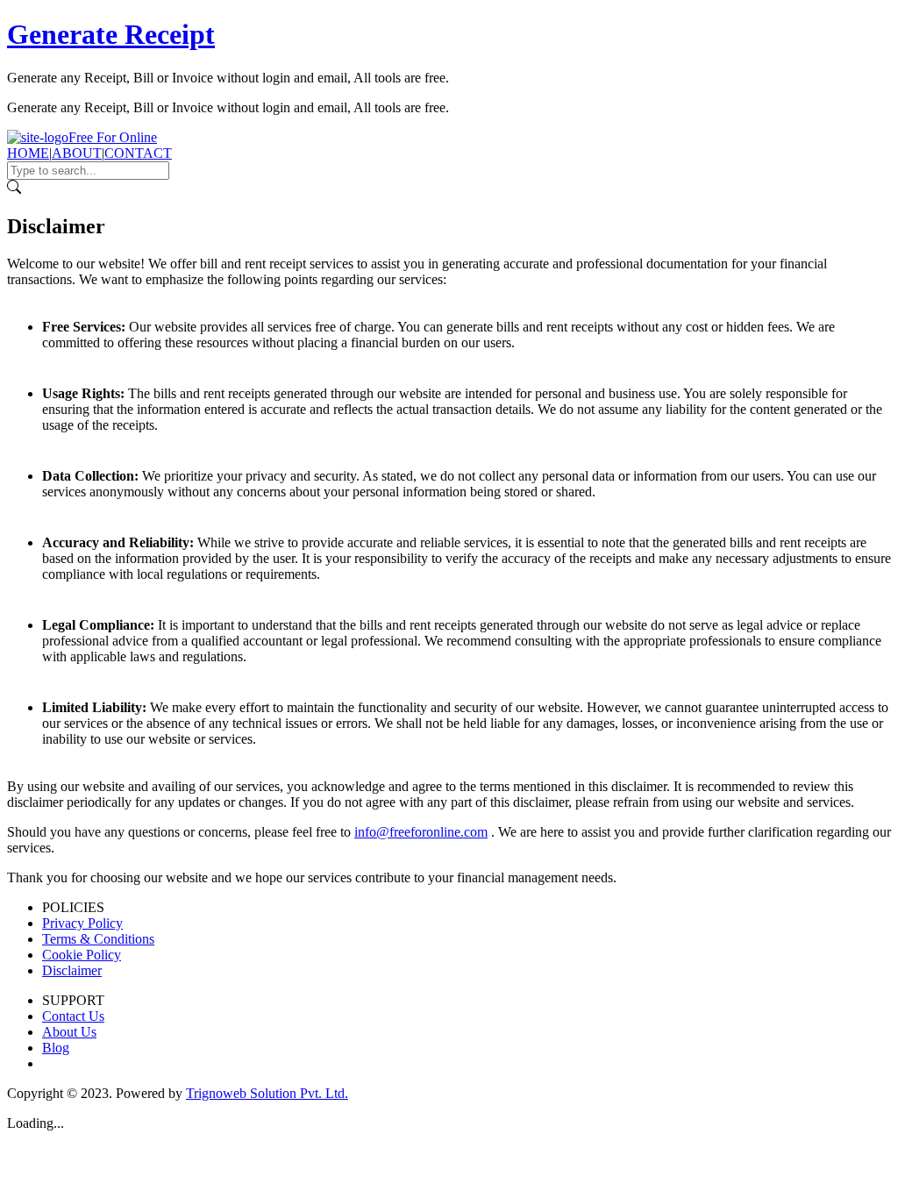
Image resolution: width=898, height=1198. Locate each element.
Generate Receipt (111, 34)
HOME (28, 153)
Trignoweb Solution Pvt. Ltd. (267, 1093)
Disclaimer (72, 970)
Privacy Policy (82, 923)
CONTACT (138, 153)
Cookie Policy (81, 954)
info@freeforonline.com (421, 831)
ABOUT (77, 153)
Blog (55, 1047)
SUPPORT (73, 1000)
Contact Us (73, 1016)
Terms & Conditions (98, 938)
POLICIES (73, 907)
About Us (69, 1031)
